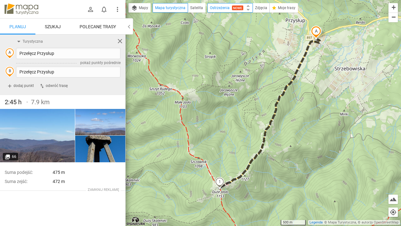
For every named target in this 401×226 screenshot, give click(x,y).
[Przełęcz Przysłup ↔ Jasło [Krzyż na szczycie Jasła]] (100, 149)
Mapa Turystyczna (342, 222)
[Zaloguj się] (91, 9)
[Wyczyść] (120, 41)
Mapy (143, 8)
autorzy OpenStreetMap (380, 222)
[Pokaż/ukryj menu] (117, 9)
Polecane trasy (98, 26)
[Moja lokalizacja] (393, 212)
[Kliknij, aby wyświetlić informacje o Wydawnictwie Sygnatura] (135, 221)
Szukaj (53, 26)
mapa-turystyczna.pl (21, 9)
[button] (316, 32)
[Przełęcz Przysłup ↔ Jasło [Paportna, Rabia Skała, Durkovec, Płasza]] (37, 135)
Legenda (316, 222)
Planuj (17, 26)
